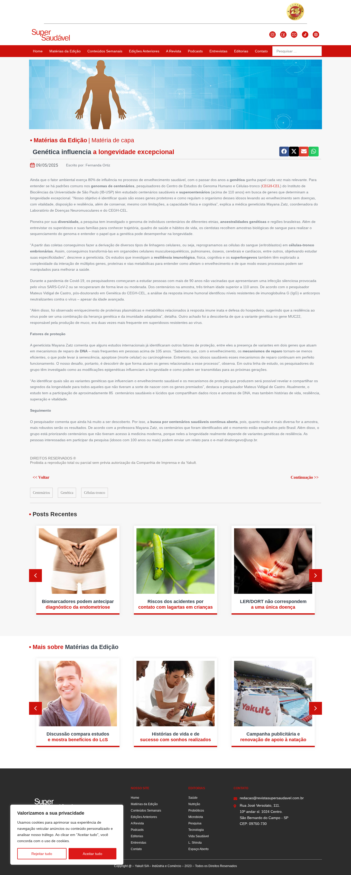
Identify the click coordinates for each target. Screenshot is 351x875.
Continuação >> (305, 477)
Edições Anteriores (144, 51)
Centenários (41, 493)
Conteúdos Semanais (104, 51)
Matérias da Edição (65, 51)
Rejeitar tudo (41, 854)
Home (38, 51)
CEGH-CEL (271, 186)
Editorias (241, 51)
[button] (284, 151)
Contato (261, 51)
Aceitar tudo (92, 854)
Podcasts (195, 51)
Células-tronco (94, 493)
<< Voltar (41, 477)
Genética (67, 493)
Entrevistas (218, 51)
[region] (66, 835)
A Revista (173, 51)
